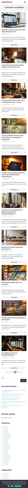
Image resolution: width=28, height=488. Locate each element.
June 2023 (5, 465)
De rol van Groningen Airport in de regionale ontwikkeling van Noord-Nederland (11, 399)
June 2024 (5, 452)
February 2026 (6, 433)
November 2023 (6, 457)
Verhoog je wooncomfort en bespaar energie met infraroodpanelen (12, 212)
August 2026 (6, 427)
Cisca (11, 34)
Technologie (6, 477)
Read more (14, 44)
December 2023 (6, 455)
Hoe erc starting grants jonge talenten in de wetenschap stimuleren (13, 137)
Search (3, 378)
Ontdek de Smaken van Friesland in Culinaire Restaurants (12, 406)
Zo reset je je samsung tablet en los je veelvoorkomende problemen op (13, 174)
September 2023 (7, 460)
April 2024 (5, 453)
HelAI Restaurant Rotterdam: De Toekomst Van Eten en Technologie (14, 402)
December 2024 (6, 447)
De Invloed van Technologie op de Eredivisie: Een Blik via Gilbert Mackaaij (13, 391)
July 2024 (5, 450)
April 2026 (5, 432)
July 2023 (5, 463)
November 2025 (6, 437)
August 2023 (6, 461)
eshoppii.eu (7, 2)
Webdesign (5, 479)
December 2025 (6, 435)
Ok (8, 486)
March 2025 (6, 443)
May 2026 (5, 430)
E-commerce (6, 475)
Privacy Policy (18, 486)
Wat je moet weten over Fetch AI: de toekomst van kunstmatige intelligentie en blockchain (13, 395)
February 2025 (6, 445)
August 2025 (6, 438)
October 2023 (6, 458)
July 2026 (5, 428)
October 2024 (6, 448)
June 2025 (5, 440)
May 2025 (5, 442)
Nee (12, 486)
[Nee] (26, 484)
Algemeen (5, 474)
